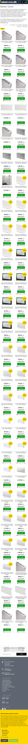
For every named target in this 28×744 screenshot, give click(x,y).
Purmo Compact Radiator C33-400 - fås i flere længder (7, 428)
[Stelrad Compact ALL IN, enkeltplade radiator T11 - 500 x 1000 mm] (7, 614)
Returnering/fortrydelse (7, 682)
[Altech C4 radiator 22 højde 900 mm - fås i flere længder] (7, 83)
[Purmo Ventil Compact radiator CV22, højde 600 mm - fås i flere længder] (21, 542)
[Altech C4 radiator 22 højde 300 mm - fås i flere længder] (7, 59)
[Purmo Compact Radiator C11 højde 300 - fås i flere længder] (21, 180)
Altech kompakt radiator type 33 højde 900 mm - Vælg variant (21, 163)
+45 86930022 (7, 670)
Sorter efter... (5, 24)
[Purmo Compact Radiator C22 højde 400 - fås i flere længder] (7, 349)
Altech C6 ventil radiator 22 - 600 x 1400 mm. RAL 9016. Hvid (7, 138)
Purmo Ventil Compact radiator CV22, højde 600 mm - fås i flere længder (21, 549)
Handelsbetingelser (6, 680)
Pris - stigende (12, 24)
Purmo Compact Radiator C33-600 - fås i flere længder (21, 452)
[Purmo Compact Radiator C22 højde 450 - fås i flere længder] (21, 349)
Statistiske (4, 735)
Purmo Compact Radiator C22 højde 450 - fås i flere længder (21, 356)
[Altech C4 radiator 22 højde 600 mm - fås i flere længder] (21, 59)
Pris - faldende (18, 24)
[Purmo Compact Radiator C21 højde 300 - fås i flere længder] (21, 252)
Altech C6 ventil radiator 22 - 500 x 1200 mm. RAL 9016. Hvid (7, 114)
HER (7, 725)
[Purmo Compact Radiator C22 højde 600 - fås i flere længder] (21, 373)
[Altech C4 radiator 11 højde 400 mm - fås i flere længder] (7, 35)
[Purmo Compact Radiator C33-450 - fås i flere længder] (21, 421)
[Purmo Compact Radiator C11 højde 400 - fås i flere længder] (7, 204)
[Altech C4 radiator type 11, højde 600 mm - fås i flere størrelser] (21, 83)
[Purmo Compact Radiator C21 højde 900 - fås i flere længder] (7, 325)
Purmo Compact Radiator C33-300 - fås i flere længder (21, 404)
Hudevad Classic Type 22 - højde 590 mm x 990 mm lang (7, 187)
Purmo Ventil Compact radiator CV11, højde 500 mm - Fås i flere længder (7, 501)
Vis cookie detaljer (4, 737)
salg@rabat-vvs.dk (9, 674)
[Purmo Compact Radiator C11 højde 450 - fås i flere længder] (21, 204)
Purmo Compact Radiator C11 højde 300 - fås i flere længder (21, 187)
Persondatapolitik (6, 684)
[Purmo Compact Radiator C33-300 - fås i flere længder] (21, 397)
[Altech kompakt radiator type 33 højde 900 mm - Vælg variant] (21, 156)
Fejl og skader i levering (7, 685)
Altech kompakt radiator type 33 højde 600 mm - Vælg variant (7, 163)
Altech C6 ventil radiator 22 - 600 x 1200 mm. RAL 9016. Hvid (21, 114)
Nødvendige (4, 730)
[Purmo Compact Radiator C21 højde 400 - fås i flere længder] (7, 276)
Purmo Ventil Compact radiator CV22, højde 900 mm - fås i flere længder (7, 573)
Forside (1, 5)
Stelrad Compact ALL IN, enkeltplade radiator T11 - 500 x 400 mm (21, 621)
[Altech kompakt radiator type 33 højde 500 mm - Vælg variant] (21, 131)
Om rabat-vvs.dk (6, 689)
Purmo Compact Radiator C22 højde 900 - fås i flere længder (7, 404)
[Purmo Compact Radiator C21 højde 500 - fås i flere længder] (7, 300)
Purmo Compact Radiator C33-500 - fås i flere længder (7, 452)
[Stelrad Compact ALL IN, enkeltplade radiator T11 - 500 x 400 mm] (21, 614)
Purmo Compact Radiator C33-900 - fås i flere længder (7, 476)
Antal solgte (25, 26)
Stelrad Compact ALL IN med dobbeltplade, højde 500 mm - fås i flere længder (7, 597)
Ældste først (25, 24)
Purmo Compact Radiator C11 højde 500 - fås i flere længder (7, 235)
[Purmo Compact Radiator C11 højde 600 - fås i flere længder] (21, 228)
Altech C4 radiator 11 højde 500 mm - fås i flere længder (21, 42)
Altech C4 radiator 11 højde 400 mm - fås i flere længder (7, 42)
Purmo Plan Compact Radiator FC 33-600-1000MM (21, 476)
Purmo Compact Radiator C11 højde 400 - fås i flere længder (7, 211)
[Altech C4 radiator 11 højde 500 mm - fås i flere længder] (21, 35)
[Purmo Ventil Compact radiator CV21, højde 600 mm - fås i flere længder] (7, 518)
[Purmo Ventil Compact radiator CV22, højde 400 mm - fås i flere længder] (21, 518)
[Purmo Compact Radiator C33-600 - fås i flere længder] (21, 445)
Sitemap (4, 691)
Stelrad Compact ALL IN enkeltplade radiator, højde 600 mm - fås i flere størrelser (21, 573)
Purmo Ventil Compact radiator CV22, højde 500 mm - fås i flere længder (7, 549)
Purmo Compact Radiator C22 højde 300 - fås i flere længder (21, 332)
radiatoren (15, 15)
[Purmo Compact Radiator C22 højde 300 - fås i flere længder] (21, 325)
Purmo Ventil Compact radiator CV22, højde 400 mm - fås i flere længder (21, 525)
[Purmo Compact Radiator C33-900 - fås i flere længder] (7, 469)
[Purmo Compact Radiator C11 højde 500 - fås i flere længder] (7, 228)
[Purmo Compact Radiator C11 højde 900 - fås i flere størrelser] (7, 252)
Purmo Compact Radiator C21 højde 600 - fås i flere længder (21, 307)
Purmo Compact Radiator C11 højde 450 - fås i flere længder (21, 211)
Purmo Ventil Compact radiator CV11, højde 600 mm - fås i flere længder (21, 501)
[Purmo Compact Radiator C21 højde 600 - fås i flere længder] (21, 300)
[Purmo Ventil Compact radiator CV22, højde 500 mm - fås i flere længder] (7, 542)
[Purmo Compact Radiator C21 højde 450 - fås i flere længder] (21, 276)
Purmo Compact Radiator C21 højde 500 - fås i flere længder (7, 307)
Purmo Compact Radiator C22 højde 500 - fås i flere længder (7, 380)
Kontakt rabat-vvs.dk (7, 681)
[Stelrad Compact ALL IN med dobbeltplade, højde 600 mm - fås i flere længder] (21, 590)
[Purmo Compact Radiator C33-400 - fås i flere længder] (7, 421)
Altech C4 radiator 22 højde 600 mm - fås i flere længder (21, 66)
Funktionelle (5, 733)
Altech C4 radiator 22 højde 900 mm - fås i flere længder (7, 90)
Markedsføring (5, 731)
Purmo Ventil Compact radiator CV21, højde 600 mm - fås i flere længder (7, 525)
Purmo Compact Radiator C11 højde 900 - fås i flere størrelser (7, 259)
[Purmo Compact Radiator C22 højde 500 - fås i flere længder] (7, 373)
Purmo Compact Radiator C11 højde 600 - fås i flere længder (21, 235)
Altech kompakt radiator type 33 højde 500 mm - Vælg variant (21, 138)
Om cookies (5, 688)
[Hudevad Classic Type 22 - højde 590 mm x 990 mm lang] (7, 180)
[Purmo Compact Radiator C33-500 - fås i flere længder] (7, 445)
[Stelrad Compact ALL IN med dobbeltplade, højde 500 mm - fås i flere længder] (7, 590)
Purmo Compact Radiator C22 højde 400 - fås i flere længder (7, 356)
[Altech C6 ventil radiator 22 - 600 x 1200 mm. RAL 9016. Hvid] (21, 107)
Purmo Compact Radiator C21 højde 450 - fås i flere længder (21, 283)
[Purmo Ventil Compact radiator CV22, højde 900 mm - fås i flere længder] (7, 566)
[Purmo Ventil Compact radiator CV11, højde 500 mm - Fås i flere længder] (7, 494)
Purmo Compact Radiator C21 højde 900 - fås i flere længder (7, 332)
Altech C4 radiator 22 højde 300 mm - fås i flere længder (7, 66)
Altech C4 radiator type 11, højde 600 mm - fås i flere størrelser (21, 90)
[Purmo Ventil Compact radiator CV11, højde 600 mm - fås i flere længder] (21, 494)
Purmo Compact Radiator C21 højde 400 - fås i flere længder (7, 283)
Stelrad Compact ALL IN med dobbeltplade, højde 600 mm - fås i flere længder (21, 597)
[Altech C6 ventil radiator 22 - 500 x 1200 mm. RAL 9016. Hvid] (7, 107)
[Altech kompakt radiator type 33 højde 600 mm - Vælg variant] (7, 156)
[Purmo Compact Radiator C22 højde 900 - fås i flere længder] (7, 397)
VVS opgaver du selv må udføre (9, 687)
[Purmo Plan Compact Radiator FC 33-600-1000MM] (21, 469)
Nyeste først (19, 26)
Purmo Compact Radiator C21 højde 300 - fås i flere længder (21, 259)
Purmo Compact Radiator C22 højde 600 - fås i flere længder (21, 380)
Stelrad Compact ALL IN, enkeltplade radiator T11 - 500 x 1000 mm (7, 621)
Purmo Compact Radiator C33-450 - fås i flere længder (21, 428)
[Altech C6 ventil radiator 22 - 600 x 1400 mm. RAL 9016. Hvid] (7, 131)
